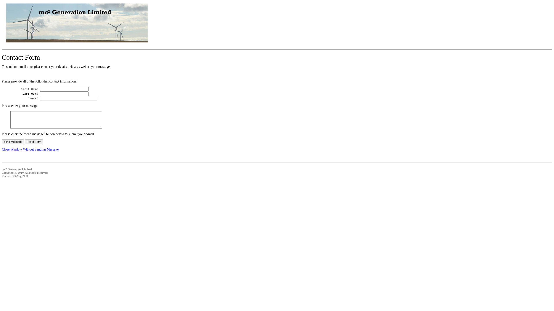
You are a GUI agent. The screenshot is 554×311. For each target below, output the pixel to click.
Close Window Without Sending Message (30, 149)
